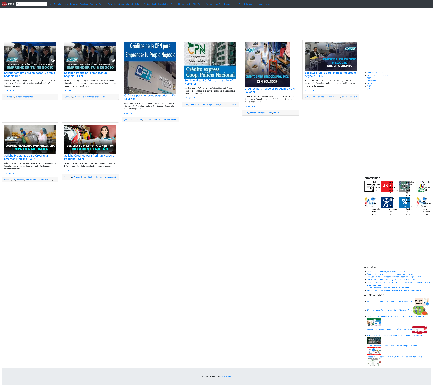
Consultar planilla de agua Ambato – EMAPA (386, 271)
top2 (32, 97)
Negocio (80, 97)
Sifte (195, 4)
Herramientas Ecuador (350, 97)
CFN (6, 97)
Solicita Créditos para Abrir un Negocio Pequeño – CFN (89, 157)
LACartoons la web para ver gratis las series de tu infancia (392, 279)
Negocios (268, 113)
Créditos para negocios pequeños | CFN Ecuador (150, 97)
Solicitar (88, 97)
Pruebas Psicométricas (208, 4)
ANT (369, 78)
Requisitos (277, 113)
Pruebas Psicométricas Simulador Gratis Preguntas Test (391, 301)
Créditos (155, 119)
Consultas (147, 119)
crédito (11, 97)
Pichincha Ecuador (375, 72)
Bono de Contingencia (228, 4)
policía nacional (203, 104)
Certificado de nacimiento (158, 4)
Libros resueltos (185, 4)
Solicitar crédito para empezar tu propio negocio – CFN (330, 74)
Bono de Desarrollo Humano (251, 4)
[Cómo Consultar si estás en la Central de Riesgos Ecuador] (374, 351)
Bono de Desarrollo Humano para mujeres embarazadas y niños (394, 274)
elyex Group (225, 376)
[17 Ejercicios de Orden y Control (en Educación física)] (420, 310)
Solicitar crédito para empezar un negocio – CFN (85, 74)
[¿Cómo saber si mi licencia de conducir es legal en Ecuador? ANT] (374, 340)
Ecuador (18, 97)
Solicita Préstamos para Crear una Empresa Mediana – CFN (26, 157)
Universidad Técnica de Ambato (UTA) (85, 4)
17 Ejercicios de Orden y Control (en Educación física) (390, 310)
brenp (10, 3)
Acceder (7, 180)
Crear (27, 180)
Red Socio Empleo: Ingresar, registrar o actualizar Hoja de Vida (394, 277)
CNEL (369, 86)
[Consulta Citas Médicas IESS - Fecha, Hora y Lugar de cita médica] (374, 321)
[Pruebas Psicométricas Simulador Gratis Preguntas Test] (422, 301)
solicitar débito (98, 97)
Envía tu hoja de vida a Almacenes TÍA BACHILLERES (389, 330)
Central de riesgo (61, 4)
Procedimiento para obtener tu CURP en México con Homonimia (394, 357)
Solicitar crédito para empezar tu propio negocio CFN (29, 74)
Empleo (174, 4)
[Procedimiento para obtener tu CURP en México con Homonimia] (374, 362)
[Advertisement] (67, 24)
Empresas (336, 97)
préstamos (214, 104)
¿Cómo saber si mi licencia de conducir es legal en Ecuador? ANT (395, 335)
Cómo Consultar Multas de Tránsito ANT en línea (388, 287)
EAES (369, 83)
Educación (371, 81)
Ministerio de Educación (136, 4)
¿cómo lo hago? (131, 119)
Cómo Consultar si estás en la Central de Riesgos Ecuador (392, 345)
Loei (105, 4)
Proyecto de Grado (116, 4)
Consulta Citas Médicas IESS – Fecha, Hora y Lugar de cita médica (395, 316)
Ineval (49, 4)
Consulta (68, 97)
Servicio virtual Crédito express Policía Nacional (209, 82)
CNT (369, 89)
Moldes (267, 4)
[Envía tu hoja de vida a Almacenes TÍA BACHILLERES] (419, 330)
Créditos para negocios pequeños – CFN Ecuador (270, 90)
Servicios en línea (227, 104)
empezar (26, 97)
